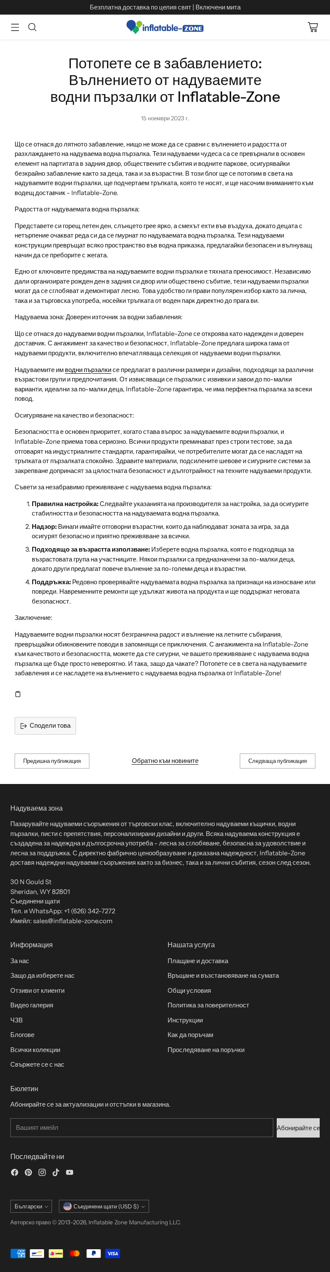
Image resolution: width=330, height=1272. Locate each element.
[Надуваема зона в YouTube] (69, 1173)
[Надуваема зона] (165, 27)
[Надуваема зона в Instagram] (42, 1173)
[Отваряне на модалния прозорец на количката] (312, 27)
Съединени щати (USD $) (106, 1206)
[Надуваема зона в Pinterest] (28, 1173)
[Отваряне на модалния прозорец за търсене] (32, 27)
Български (28, 1206)
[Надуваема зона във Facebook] (14, 1173)
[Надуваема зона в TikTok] (56, 1173)
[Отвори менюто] (15, 27)
